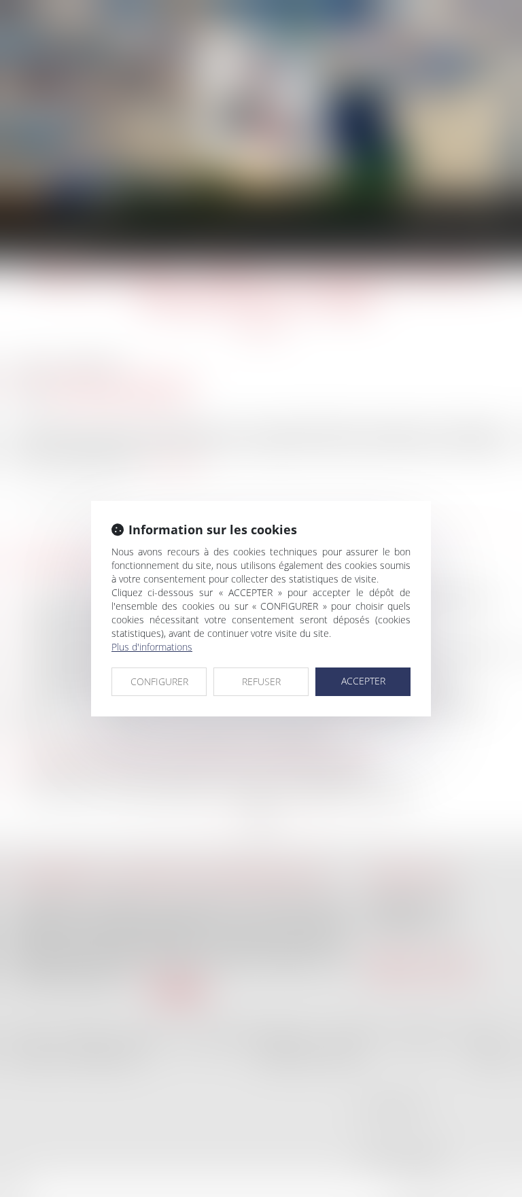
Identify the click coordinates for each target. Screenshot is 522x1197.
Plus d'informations (151, 646)
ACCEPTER (363, 680)
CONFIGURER (159, 681)
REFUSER (261, 681)
